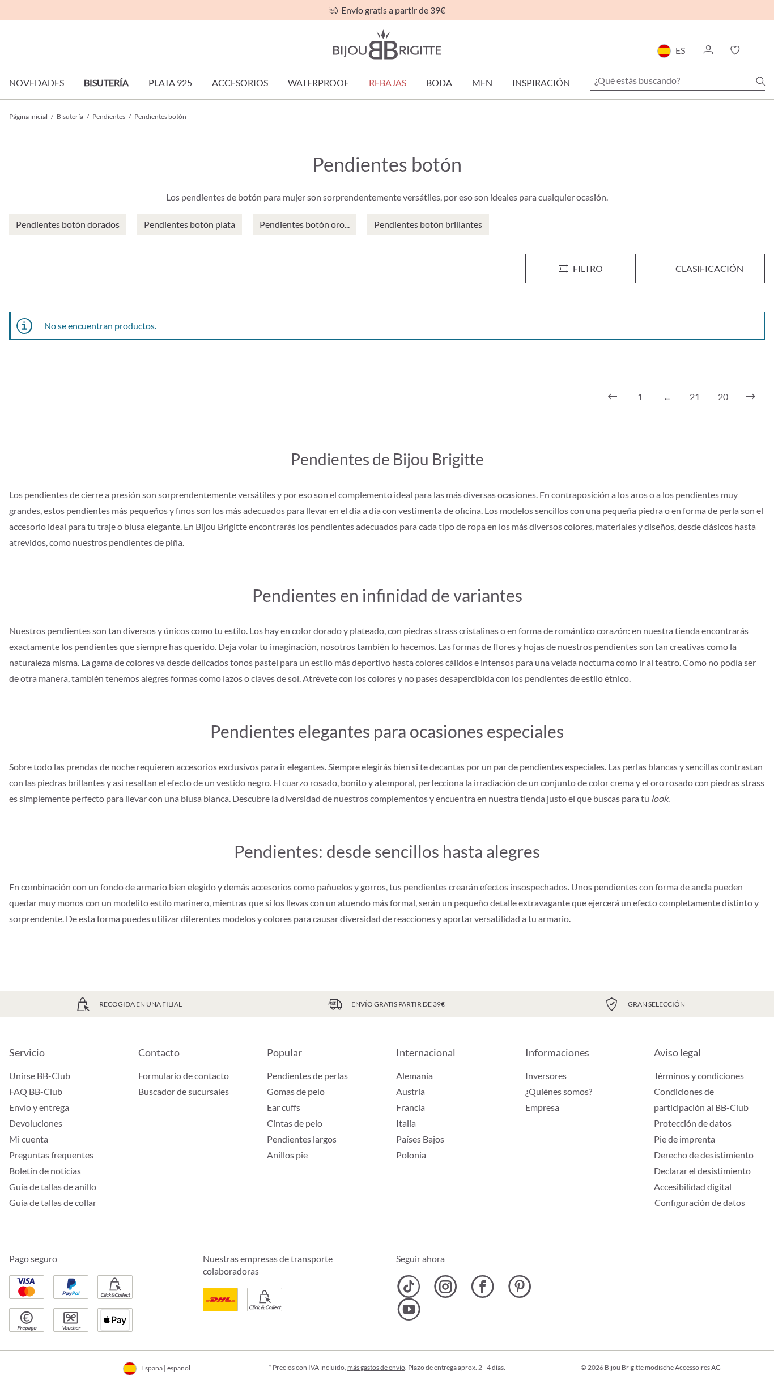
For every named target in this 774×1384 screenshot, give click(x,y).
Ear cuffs (283, 1107)
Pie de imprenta (684, 1138)
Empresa (542, 1107)
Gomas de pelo (296, 1091)
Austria (410, 1091)
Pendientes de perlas (307, 1075)
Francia (410, 1107)
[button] (707, 50)
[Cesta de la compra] (761, 50)
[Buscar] (760, 81)
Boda (439, 82)
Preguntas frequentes (51, 1154)
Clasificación (709, 268)
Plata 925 (170, 82)
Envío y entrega (39, 1107)
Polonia (411, 1154)
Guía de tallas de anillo (52, 1186)
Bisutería (106, 82)
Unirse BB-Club (39, 1075)
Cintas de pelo (294, 1123)
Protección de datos (693, 1123)
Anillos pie (287, 1154)
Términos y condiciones (699, 1075)
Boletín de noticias (45, 1170)
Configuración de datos (699, 1203)
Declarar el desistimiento (702, 1170)
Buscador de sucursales (183, 1091)
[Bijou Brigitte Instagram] (445, 1286)
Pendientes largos (302, 1138)
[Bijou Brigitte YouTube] (409, 1309)
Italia (406, 1123)
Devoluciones (35, 1123)
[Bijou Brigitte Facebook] (482, 1286)
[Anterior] (612, 396)
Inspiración (541, 82)
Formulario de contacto (183, 1075)
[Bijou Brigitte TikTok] (409, 1286)
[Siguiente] (750, 396)
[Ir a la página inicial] (387, 44)
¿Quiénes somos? (558, 1091)
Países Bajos (420, 1138)
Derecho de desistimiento (704, 1154)
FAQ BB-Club (35, 1091)
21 (695, 396)
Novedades (36, 82)
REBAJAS (387, 82)
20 (723, 396)
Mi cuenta (28, 1138)
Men (482, 82)
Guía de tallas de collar (52, 1202)
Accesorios (240, 82)
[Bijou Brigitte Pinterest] (519, 1286)
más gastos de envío (376, 1367)
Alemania (414, 1075)
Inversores (546, 1075)
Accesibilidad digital (693, 1186)
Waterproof (318, 82)
